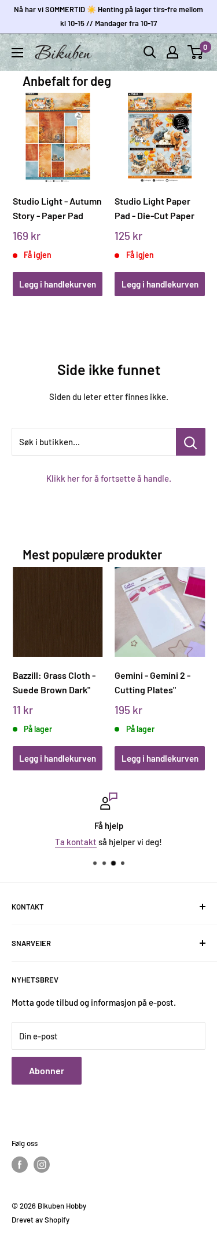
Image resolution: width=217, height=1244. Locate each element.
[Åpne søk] (150, 52)
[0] (196, 52)
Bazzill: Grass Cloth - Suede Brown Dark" (54, 682)
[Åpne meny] (17, 52)
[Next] (192, 183)
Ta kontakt (76, 841)
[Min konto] (172, 52)
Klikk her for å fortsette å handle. (108, 478)
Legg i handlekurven (57, 284)
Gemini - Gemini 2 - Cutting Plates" (152, 682)
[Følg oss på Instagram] (42, 1164)
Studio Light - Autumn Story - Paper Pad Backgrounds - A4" (57, 208)
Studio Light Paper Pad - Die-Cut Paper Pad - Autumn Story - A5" (156, 208)
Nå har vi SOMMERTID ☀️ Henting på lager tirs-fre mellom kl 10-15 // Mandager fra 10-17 (108, 16)
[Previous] (25, 183)
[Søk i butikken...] (190, 442)
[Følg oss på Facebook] (20, 1164)
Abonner (46, 1070)
